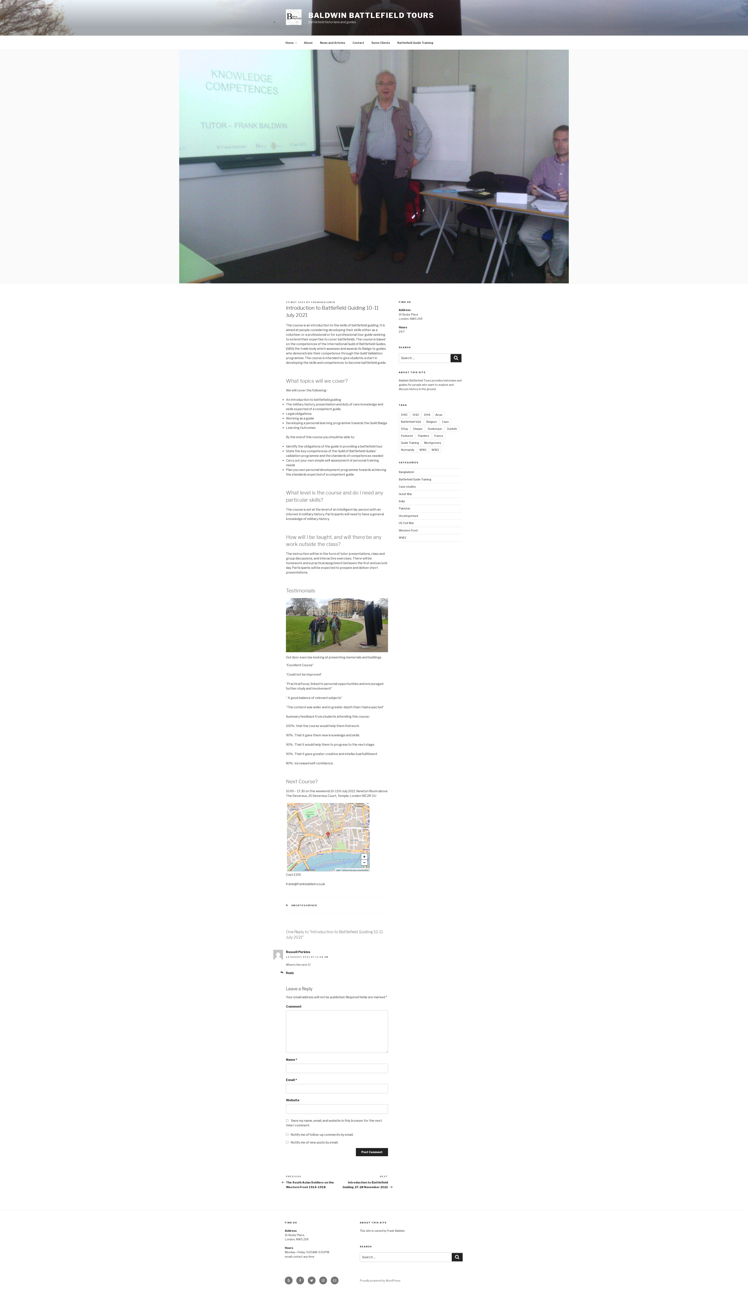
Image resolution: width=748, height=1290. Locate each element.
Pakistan (404, 508)
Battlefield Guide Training (415, 42)
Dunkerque (435, 428)
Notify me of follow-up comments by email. (322, 1135)
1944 (427, 414)
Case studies (407, 486)
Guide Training (410, 442)
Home (290, 42)
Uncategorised (304, 905)
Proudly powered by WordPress (380, 1280)
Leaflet (338, 870)
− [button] (364, 862)
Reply (290, 973)
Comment (294, 1006)
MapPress (345, 870)
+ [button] (364, 856)
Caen (445, 421)
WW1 (422, 449)
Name (291, 1060)
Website (292, 1100)
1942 (416, 414)
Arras (438, 414)
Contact (358, 42)
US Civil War (406, 523)
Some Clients (380, 42)
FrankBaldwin (323, 302)
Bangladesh (406, 472)
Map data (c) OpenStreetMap (359, 870)
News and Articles (332, 42)
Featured (407, 435)
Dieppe (418, 428)
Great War (405, 494)
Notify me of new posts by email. (314, 1142)
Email (291, 1080)
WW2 (435, 449)
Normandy (407, 449)
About (308, 42)
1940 (404, 414)
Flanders (423, 435)
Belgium (431, 421)
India (402, 501)
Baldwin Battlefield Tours (371, 15)
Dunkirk (452, 428)
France (438, 435)
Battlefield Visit (411, 421)
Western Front (408, 530)
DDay (404, 428)
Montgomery (432, 442)
